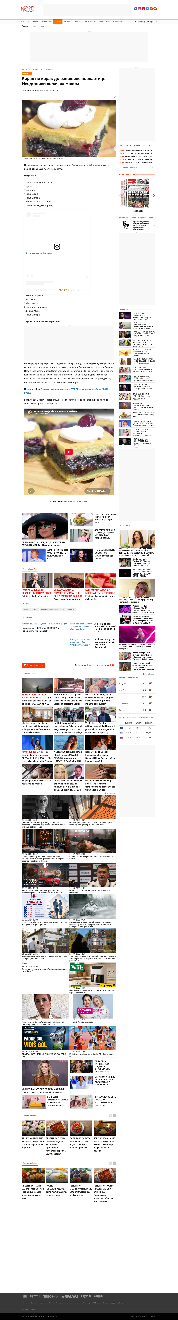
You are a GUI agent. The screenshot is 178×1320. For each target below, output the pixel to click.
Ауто (108, 22)
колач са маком (68, 609)
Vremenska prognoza (128, 677)
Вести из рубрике (30, 1163)
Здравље (36, 22)
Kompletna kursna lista (146, 717)
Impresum (25, 1309)
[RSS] (153, 309)
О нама (105, 1303)
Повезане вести (29, 1116)
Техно (100, 22)
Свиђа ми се (81, 665)
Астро (77, 22)
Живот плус (47, 22)
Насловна (25, 22)
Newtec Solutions (141, 1316)
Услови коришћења (116, 1303)
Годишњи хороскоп (139, 218)
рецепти (26, 609)
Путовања (68, 22)
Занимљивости (89, 22)
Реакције (146, 145)
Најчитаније (135, 145)
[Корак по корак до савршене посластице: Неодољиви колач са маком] (69, 128)
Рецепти (25, 26)
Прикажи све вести (129, 167)
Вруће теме (27, 617)
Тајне (34, 26)
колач (35, 609)
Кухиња (57, 22)
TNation (152, 1316)
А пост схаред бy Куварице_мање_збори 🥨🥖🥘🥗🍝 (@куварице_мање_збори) (58, 290)
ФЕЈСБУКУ (84, 501)
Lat (151, 9)
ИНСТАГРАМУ (70, 501)
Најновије (124, 145)
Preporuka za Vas (29, 569)
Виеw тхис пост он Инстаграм (39, 253)
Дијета (41, 26)
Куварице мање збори (49, 609)
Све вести (123, 309)
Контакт (33, 1309)
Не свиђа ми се (103, 665)
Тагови (26, 604)
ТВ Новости (117, 22)
